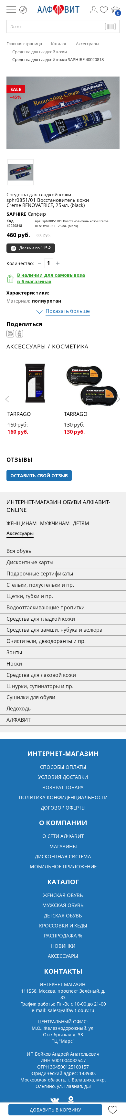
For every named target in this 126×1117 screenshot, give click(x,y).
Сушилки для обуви (30, 697)
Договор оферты (63, 807)
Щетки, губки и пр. (29, 596)
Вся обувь (18, 550)
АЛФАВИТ (18, 719)
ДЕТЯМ (81, 523)
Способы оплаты (63, 767)
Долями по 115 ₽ (35, 248)
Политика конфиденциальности (63, 797)
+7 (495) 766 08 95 (23, 10)
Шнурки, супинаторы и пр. (39, 686)
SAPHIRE (26, 214)
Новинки (63, 946)
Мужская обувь (63, 905)
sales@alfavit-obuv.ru (71, 1010)
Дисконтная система (63, 856)
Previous (8, 399)
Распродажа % (63, 935)
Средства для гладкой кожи (40, 618)
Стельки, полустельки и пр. (40, 584)
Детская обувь (63, 915)
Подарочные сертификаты (39, 573)
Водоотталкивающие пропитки (45, 607)
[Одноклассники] (19, 333)
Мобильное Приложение (63, 866)
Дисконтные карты (29, 562)
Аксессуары (20, 533)
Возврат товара (63, 787)
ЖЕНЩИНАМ (21, 523)
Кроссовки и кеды (63, 925)
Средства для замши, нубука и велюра (54, 629)
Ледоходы (19, 708)
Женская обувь (63, 895)
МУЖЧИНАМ (55, 523)
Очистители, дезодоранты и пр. (46, 641)
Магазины (63, 846)
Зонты (14, 652)
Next (117, 399)
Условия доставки (63, 777)
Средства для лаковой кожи (41, 674)
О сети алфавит (63, 836)
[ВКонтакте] (10, 333)
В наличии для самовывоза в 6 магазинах (51, 278)
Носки (14, 663)
